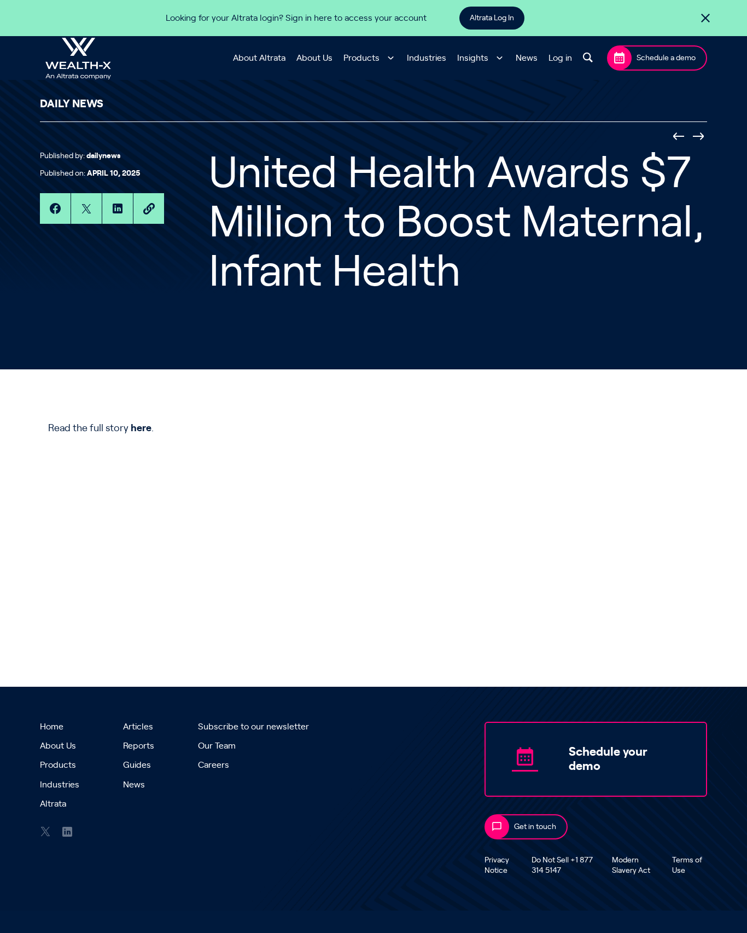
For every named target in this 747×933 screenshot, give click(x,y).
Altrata (53, 803)
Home (51, 726)
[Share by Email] (148, 208)
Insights (472, 58)
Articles (138, 726)
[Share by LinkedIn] (117, 208)
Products (361, 58)
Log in (560, 58)
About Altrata (259, 58)
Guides (137, 765)
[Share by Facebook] (55, 208)
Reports (138, 745)
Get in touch (535, 827)
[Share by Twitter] (86, 208)
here (141, 428)
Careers (213, 765)
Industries (426, 58)
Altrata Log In (492, 18)
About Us (314, 58)
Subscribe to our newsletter (253, 726)
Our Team (217, 745)
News (527, 58)
